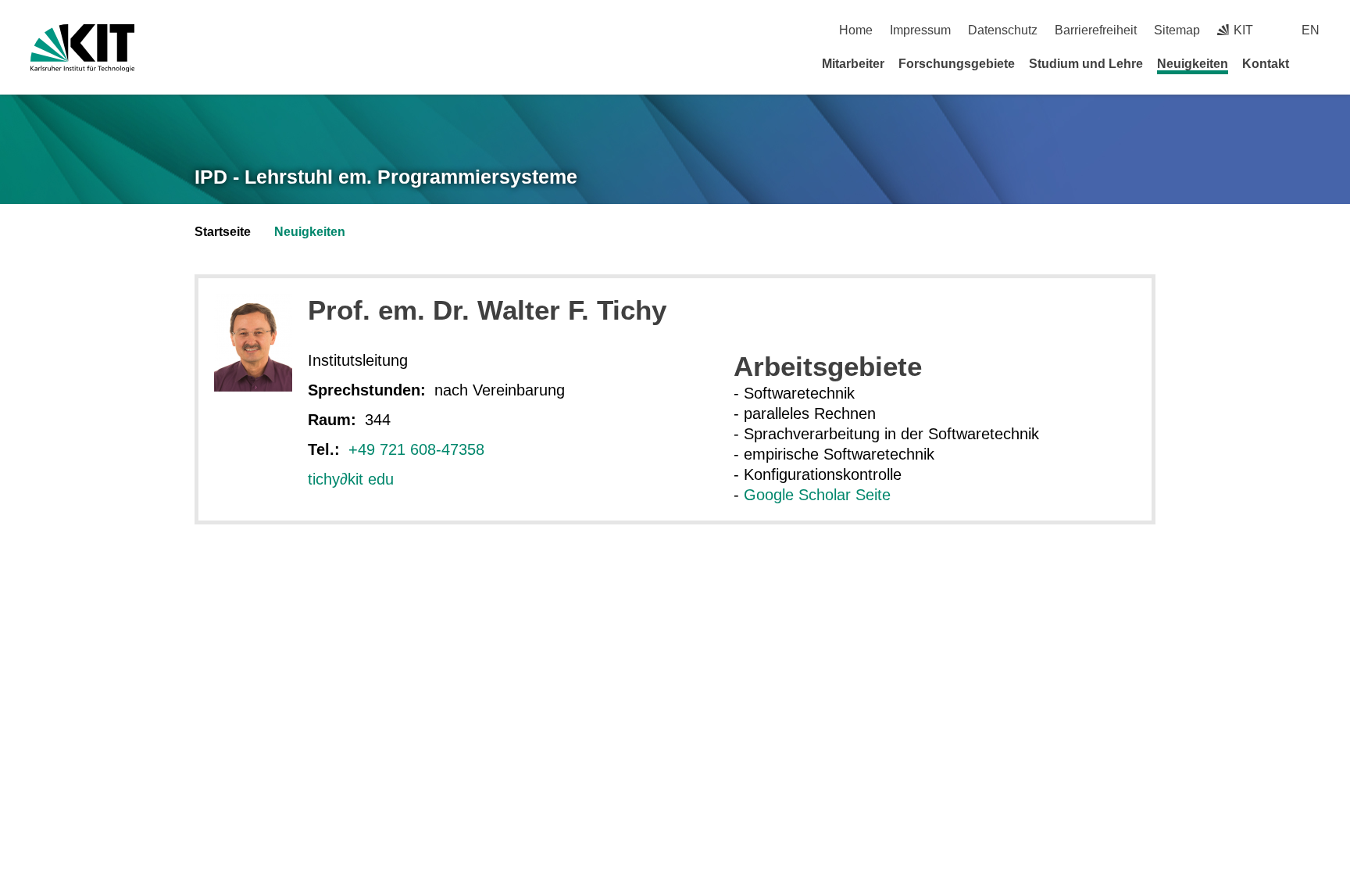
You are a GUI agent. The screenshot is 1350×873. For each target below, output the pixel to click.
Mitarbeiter (853, 63)
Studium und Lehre (1086, 63)
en (1311, 30)
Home (856, 30)
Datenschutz (1003, 30)
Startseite (223, 231)
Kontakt (1265, 63)
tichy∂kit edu (351, 479)
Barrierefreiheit (1096, 30)
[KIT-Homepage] (82, 48)
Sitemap (1177, 30)
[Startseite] (1314, 63)
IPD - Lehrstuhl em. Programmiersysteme (386, 177)
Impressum (920, 30)
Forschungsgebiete (956, 63)
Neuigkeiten (1192, 63)
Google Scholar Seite (817, 494)
